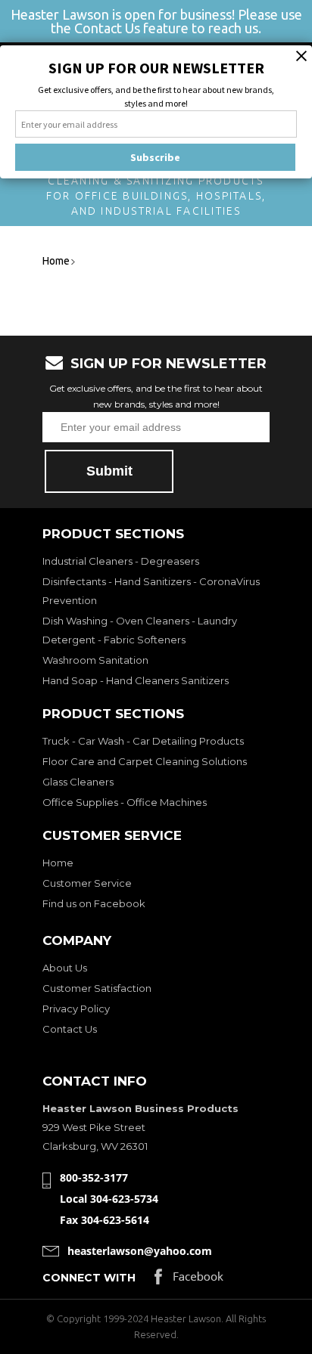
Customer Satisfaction (96, 988)
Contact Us (69, 1029)
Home (57, 863)
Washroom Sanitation (95, 660)
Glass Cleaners (78, 782)
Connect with (89, 1277)
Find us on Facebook (93, 903)
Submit (109, 471)
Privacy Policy (76, 1008)
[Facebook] (188, 1280)
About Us (64, 968)
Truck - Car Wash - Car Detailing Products (143, 741)
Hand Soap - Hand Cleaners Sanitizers (135, 680)
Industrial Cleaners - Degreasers (120, 561)
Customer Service (87, 883)
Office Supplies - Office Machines (124, 802)
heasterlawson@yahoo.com (139, 1251)
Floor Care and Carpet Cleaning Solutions (144, 761)
